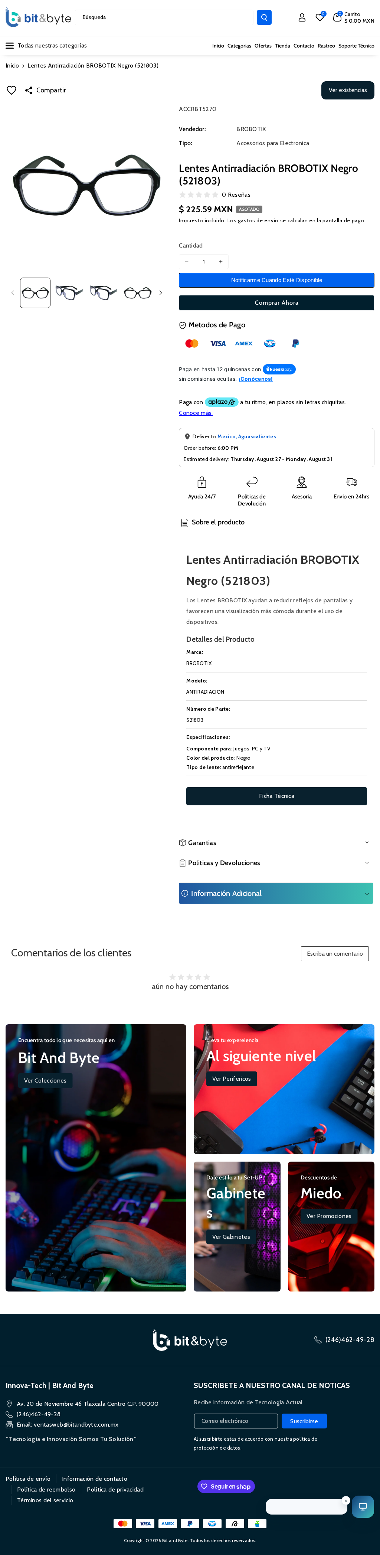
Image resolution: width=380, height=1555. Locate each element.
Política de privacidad (115, 1489)
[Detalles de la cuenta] (302, 17)
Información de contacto (94, 1478)
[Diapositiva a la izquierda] (13, 293)
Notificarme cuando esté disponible (276, 280)
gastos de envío (258, 220)
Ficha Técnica (276, 795)
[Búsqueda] (264, 17)
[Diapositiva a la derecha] (161, 293)
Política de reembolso (46, 1489)
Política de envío (28, 1478)
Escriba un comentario (335, 953)
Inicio (12, 65)
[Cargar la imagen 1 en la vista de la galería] (35, 293)
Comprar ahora (277, 302)
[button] (353, 17)
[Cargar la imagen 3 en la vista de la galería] (103, 293)
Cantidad (191, 245)
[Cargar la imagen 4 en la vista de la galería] (137, 293)
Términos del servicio (45, 1500)
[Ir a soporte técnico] (363, 1507)
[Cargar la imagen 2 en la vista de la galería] (69, 293)
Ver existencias (348, 90)
